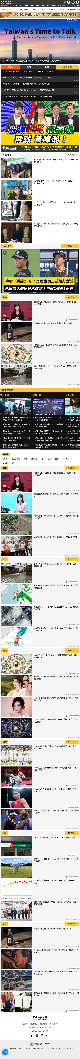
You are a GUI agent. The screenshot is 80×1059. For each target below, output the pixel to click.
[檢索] (73, 2)
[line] (42, 1035)
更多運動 (71, 742)
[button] (4, 63)
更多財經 (71, 833)
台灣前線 (52, 9)
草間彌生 (34, 459)
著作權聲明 (53, 1024)
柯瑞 (56, 459)
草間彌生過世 (6, 5)
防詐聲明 (26, 1024)
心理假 (61, 9)
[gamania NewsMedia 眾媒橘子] (40, 1044)
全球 (48, 5)
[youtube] (47, 1035)
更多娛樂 (71, 650)
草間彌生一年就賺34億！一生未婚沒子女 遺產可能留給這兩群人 (26, 84)
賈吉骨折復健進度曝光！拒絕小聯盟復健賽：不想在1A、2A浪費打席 (27, 71)
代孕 (13, 463)
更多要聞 (71, 468)
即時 (21, 5)
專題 (32, 5)
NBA (42, 459)
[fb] (32, 1035)
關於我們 (40, 1027)
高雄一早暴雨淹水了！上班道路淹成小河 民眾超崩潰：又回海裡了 (27, 77)
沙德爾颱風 (15, 459)
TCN (43, 9)
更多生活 (71, 559)
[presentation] (2, 41)
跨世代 (35, 9)
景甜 (25, 459)
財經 (54, 5)
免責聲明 (34, 1024)
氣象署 (5, 463)
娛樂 (37, 5)
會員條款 (32, 1027)
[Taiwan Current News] (64, 2)
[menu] (78, 5)
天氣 (49, 459)
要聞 (27, 5)
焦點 (16, 5)
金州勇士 (65, 459)
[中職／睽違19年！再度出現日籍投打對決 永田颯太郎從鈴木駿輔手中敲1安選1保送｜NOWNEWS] (40, 271)
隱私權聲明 (43, 1024)
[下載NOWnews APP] (68, 2)
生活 (59, 5)
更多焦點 (71, 297)
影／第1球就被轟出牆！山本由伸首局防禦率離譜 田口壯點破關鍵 (27, 96)
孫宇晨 (5, 459)
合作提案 (48, 1027)
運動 (43, 5)
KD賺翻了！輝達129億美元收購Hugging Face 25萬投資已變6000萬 (28, 90)
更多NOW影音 (69, 246)
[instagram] (37, 1035)
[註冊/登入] (77, 2)
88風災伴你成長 (23, 9)
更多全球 (71, 924)
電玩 (64, 5)
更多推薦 (71, 155)
